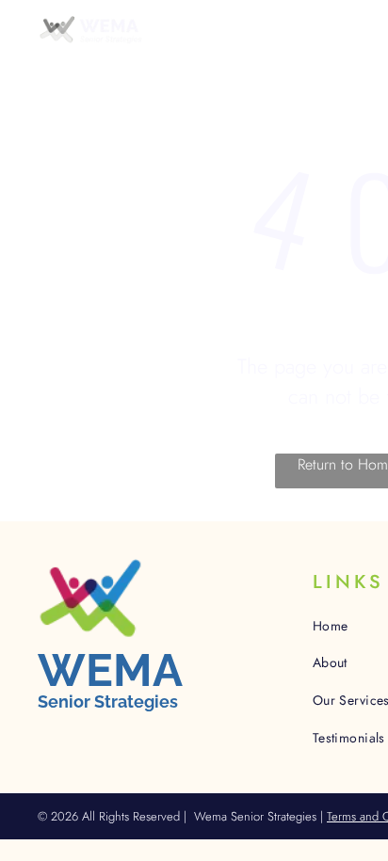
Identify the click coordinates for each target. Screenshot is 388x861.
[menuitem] (203, 57)
